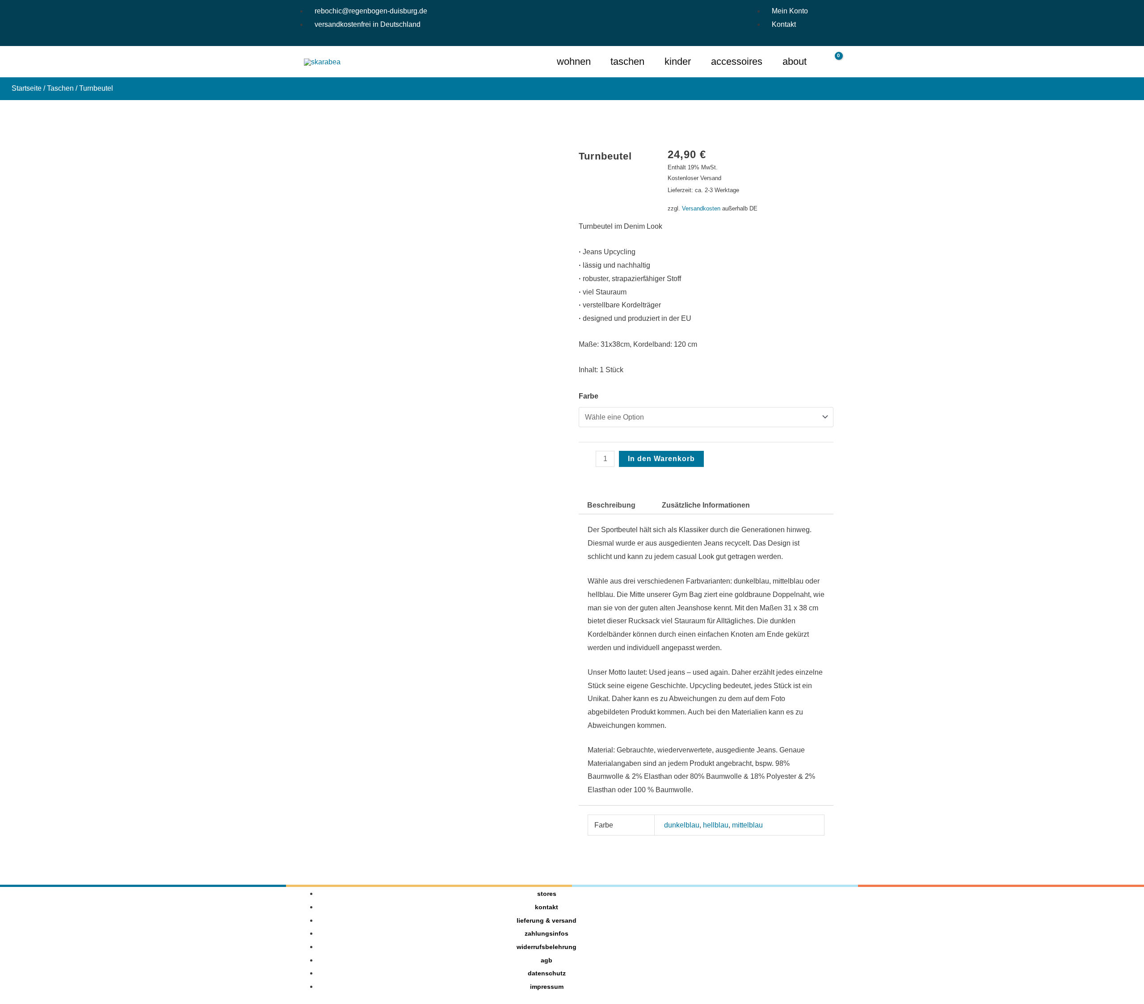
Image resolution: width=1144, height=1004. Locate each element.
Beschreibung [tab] (611, 505)
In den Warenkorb (661, 458)
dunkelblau (681, 825)
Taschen (60, 88)
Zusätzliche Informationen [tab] (706, 505)
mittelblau (747, 825)
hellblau (715, 825)
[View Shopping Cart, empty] (832, 62)
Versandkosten (701, 208)
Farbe (588, 396)
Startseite (27, 88)
